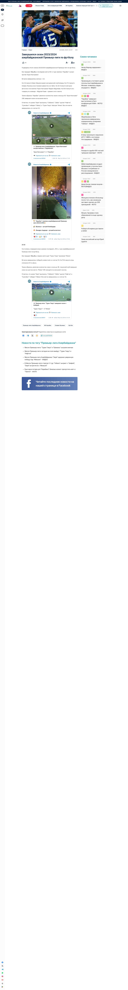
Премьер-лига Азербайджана (32, 325)
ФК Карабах (47, 325)
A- (67, 62)
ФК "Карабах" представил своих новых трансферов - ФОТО (63, 1)
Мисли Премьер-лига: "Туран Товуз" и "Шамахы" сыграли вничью (49, 347)
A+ (73, 62)
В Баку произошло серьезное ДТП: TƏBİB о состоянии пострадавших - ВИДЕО (92, 137)
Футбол (71, 325)
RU (2, 9)
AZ (2, 5)
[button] (97, 6)
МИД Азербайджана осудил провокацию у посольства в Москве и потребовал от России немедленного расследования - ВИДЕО (91, 168)
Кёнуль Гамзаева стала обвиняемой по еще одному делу (91, 215)
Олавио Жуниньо (60, 325)
